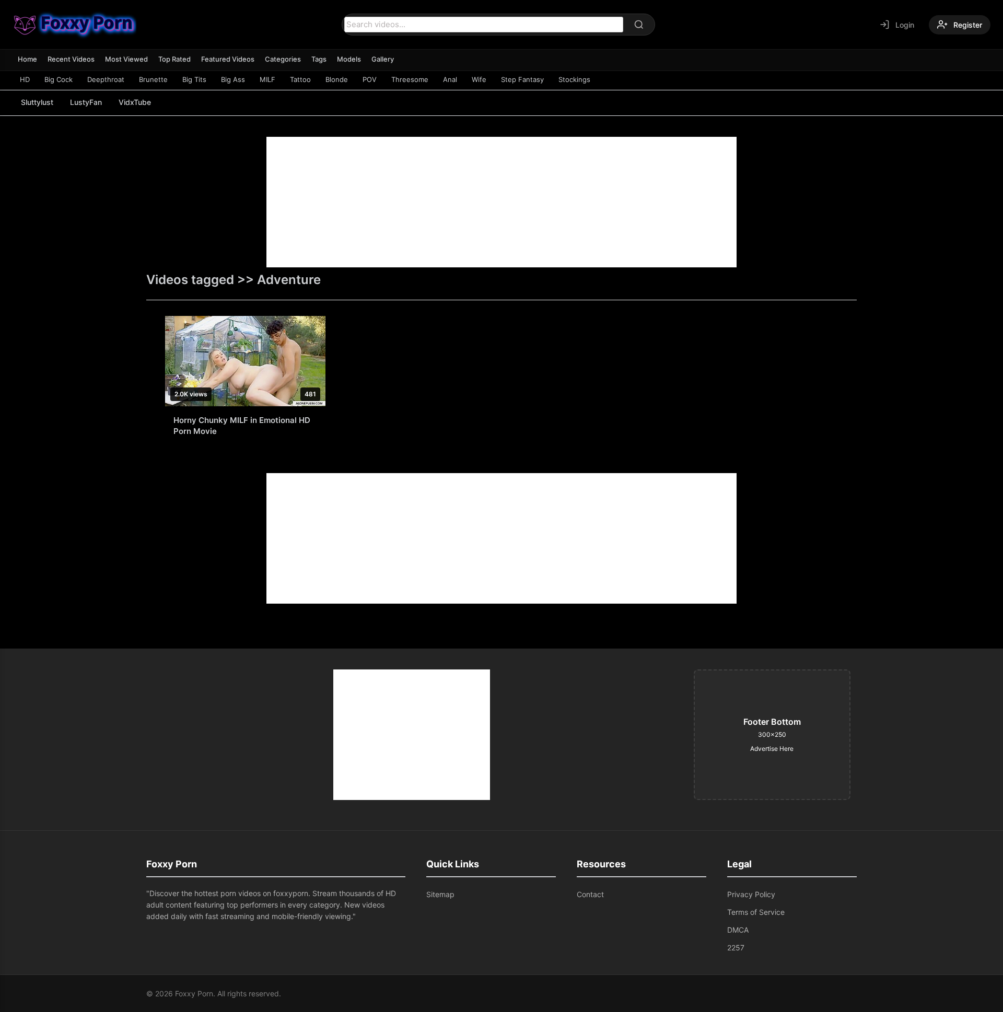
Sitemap (440, 894)
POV (370, 79)
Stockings (574, 79)
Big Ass (233, 79)
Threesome (409, 79)
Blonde (336, 79)
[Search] (639, 24)
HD (25, 79)
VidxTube (135, 102)
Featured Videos (227, 59)
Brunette (153, 79)
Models (349, 59)
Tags (318, 59)
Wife (479, 79)
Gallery (382, 59)
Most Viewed (126, 59)
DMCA (738, 929)
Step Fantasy (522, 79)
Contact (590, 894)
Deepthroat (105, 79)
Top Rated (174, 59)
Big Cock (58, 79)
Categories (283, 59)
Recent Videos (71, 59)
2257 (735, 947)
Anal (450, 79)
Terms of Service (756, 912)
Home (27, 59)
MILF (267, 79)
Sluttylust (37, 102)
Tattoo (300, 79)
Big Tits (194, 79)
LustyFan (86, 102)
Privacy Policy (751, 894)
